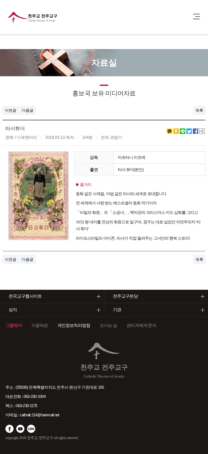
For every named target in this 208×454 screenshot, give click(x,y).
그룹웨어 (13, 325)
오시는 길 (108, 325)
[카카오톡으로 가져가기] (169, 131)
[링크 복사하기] (202, 131)
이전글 (10, 110)
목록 (199, 110)
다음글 (27, 110)
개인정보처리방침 (73, 325)
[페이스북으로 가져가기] (195, 131)
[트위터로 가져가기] (189, 131)
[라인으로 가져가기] (182, 131)
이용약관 (39, 325)
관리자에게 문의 (141, 325)
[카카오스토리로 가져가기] (176, 131)
